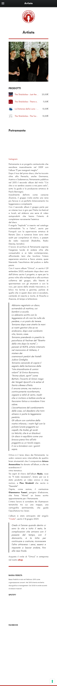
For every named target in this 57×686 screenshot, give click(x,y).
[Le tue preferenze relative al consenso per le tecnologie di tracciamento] (52, 681)
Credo (12, 519)
